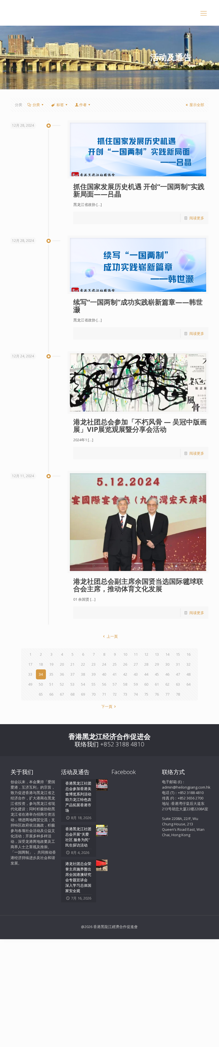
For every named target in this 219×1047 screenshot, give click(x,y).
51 (51, 684)
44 (146, 674)
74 (136, 694)
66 (51, 694)
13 (157, 654)
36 (62, 674)
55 (94, 684)
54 (83, 684)
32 (188, 664)
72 (115, 694)
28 (146, 664)
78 (178, 694)
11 (136, 654)
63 (178, 684)
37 (72, 674)
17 (30, 664)
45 (157, 674)
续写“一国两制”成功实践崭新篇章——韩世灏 (138, 305)
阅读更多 (196, 217)
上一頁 (112, 636)
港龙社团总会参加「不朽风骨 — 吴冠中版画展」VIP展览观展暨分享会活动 (140, 425)
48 (188, 674)
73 (125, 694)
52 (62, 684)
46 (167, 674)
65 (41, 694)
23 (94, 664)
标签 (60, 104)
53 (72, 684)
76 (157, 694)
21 (72, 664)
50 (41, 684)
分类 (36, 104)
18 (41, 664)
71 (104, 694)
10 (125, 654)
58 (125, 684)
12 (146, 654)
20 (62, 664)
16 (188, 654)
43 (136, 674)
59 (136, 684)
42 (125, 674)
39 (94, 674)
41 (115, 674)
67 (62, 694)
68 (72, 694)
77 (167, 694)
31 (178, 664)
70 (94, 694)
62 (167, 684)
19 (51, 664)
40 (104, 674)
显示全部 (196, 104)
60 (146, 684)
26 (125, 664)
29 (157, 664)
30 (167, 664)
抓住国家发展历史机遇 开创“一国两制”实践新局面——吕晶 (138, 190)
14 (167, 654)
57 (115, 684)
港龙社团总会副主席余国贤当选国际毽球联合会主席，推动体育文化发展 (138, 584)
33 (30, 674)
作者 (83, 104)
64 (188, 684)
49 (30, 684)
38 (83, 674)
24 (104, 664)
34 (41, 674)
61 (157, 684)
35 (51, 674)
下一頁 (106, 706)
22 (83, 664)
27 (136, 664)
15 (178, 654)
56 (104, 684)
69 (83, 694)
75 (146, 694)
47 (178, 674)
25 (115, 664)
